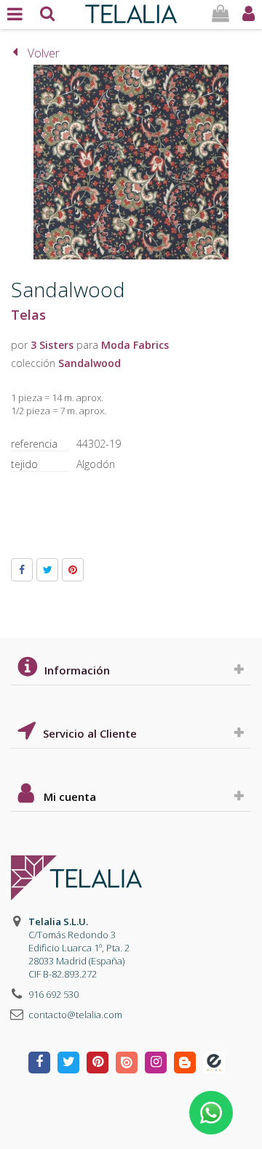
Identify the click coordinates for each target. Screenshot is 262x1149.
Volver (44, 53)
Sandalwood (89, 363)
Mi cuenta (70, 796)
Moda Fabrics (135, 345)
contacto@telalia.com (75, 1014)
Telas (28, 314)
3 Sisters (52, 345)
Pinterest (73, 569)
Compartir (22, 569)
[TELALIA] (130, 10)
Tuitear (47, 569)
